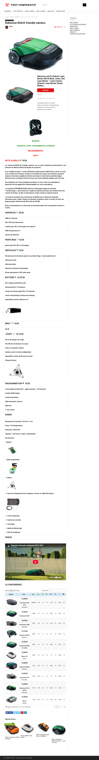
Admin (11, 26)
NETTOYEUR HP (18, 11)
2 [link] (59, 707)
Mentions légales (28, 757)
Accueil (7, 17)
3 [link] (62, 707)
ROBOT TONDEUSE (15, 17)
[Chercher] (84, 4)
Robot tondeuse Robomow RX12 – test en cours (59, 741)
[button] (16, 594)
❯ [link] (64, 707)
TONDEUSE (7, 11)
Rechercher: (45, 590)
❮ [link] (54, 707)
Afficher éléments (12, 590)
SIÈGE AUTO (50, 11)
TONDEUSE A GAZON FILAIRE (77, 33)
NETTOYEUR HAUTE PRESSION (78, 24)
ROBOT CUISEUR (29, 11)
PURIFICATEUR (60, 11)
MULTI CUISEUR (40, 11)
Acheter (45, 90)
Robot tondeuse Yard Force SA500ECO (42, 735)
